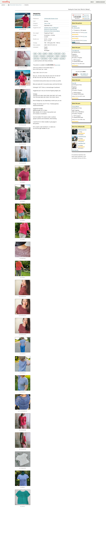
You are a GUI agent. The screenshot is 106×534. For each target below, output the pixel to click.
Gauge (34, 35)
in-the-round (57, 53)
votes (85, 32)
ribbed (57, 56)
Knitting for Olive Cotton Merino (52, 31)
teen (50, 58)
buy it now (57, 65)
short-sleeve (44, 58)
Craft (34, 21)
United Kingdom (84, 75)
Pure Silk (74, 83)
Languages (35, 47)
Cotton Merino (75, 106)
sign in (92, 1)
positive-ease (50, 56)
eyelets (45, 53)
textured (56, 58)
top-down (62, 58)
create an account (100, 1)
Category (35, 23)
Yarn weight (36, 33)
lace (63, 53)
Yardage (35, 42)
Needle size (36, 39)
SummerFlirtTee (82, 136)
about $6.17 (77, 18)
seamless (63, 56)
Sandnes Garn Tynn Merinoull (51, 27)
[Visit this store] (76, 74)
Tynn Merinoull (75, 50)
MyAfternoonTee (82, 129)
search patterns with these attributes (43, 60)
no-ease (36, 56)
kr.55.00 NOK (77, 17)
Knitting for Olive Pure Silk (50, 29)
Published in (36, 18)
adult (35, 53)
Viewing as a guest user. (79, 9)
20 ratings (84, 40)
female (50, 53)
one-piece (42, 56)
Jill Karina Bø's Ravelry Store (15, 4)
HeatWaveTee (81, 143)
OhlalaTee (74, 26)
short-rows (36, 58)
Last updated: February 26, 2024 (79, 158)
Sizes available (36, 45)
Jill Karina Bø (38, 15)
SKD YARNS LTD (84, 74)
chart (40, 53)
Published (35, 25)
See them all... (75, 150)
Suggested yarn (37, 27)
